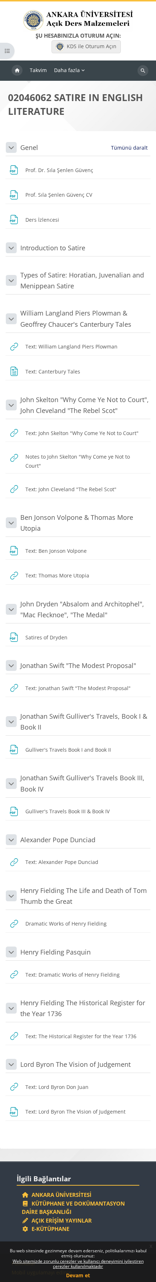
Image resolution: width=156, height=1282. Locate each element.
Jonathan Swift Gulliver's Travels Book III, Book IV (82, 783)
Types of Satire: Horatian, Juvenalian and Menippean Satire (82, 280)
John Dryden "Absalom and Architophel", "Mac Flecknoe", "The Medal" (82, 609)
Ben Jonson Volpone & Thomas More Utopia (76, 523)
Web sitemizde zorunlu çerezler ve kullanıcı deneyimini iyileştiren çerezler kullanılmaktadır (78, 1263)
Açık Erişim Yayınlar (61, 1220)
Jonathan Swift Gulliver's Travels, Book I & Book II (83, 721)
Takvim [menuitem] (38, 70)
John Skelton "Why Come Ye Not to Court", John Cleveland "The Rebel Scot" (84, 405)
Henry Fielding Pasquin (55, 952)
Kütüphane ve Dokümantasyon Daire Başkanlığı (73, 1208)
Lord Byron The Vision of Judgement (75, 1064)
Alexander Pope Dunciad (57, 839)
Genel (29, 147)
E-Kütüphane (49, 1228)
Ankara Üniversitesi (60, 1194)
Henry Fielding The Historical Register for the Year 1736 (82, 1008)
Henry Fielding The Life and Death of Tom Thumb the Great (83, 896)
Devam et (78, 1275)
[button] (11, 147)
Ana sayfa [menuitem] (17, 70)
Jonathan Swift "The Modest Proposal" (78, 665)
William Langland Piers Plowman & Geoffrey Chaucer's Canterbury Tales (75, 318)
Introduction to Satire (52, 247)
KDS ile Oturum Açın (91, 46)
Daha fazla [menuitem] (67, 70)
